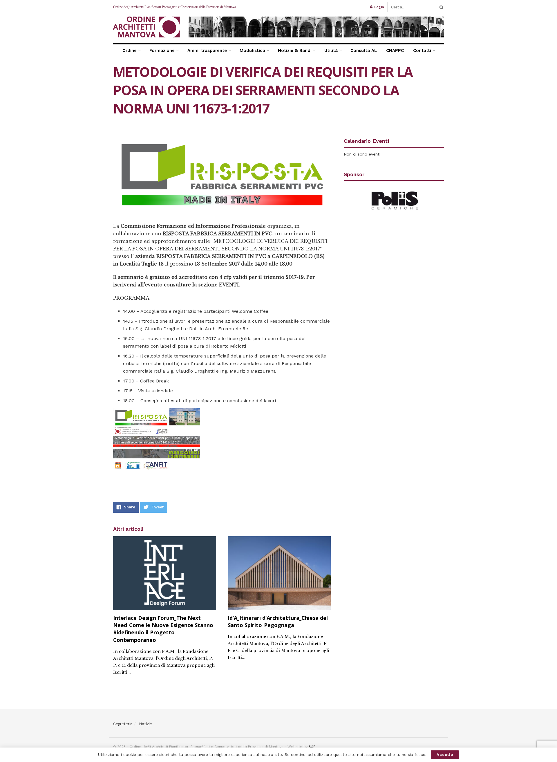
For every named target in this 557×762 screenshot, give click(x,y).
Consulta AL (363, 50)
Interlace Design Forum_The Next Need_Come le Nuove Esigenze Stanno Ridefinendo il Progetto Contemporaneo (163, 628)
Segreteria (122, 724)
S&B (312, 747)
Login (378, 7)
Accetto (445, 754)
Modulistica (252, 50)
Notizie (145, 724)
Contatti (422, 50)
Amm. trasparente (207, 50)
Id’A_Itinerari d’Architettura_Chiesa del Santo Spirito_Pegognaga (278, 621)
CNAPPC (395, 50)
